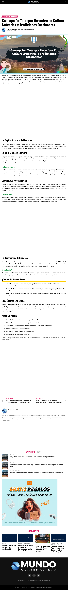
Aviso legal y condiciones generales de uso (39, 580)
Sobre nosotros (22, 580)
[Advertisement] (34, 11)
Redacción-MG (13, 30)
